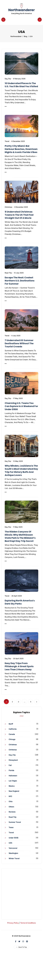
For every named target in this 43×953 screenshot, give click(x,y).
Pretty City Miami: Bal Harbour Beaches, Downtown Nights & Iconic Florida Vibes (21, 149)
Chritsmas (13, 750)
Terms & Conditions (28, 923)
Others (11, 807)
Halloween (13, 776)
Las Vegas (13, 781)
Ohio (10, 801)
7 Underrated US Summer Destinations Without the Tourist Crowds (19, 343)
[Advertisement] (21, 894)
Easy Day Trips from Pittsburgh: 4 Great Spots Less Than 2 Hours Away (19, 666)
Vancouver (13, 848)
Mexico (12, 786)
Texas (11, 827)
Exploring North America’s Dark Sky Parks (20, 602)
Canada (12, 734)
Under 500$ (13, 838)
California (13, 729)
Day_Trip (8, 79)
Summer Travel (15, 822)
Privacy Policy (13, 923)
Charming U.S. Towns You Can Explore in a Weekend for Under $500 (21, 406)
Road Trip (8, 273)
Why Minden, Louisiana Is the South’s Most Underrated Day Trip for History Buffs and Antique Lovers (21, 470)
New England (14, 791)
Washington (13, 853)
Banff (11, 724)
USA (10, 843)
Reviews (12, 812)
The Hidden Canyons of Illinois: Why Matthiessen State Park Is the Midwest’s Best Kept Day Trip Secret (20, 536)
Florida (11, 770)
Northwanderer (21, 10)
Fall (10, 765)
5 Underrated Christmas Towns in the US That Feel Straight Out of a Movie (19, 215)
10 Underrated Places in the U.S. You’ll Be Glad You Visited (21, 85)
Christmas (8, 207)
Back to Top (23, 947)
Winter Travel (14, 858)
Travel (7, 141)
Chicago (12, 739)
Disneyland (13, 760)
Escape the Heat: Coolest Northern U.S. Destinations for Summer (19, 280)
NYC (10, 796)
